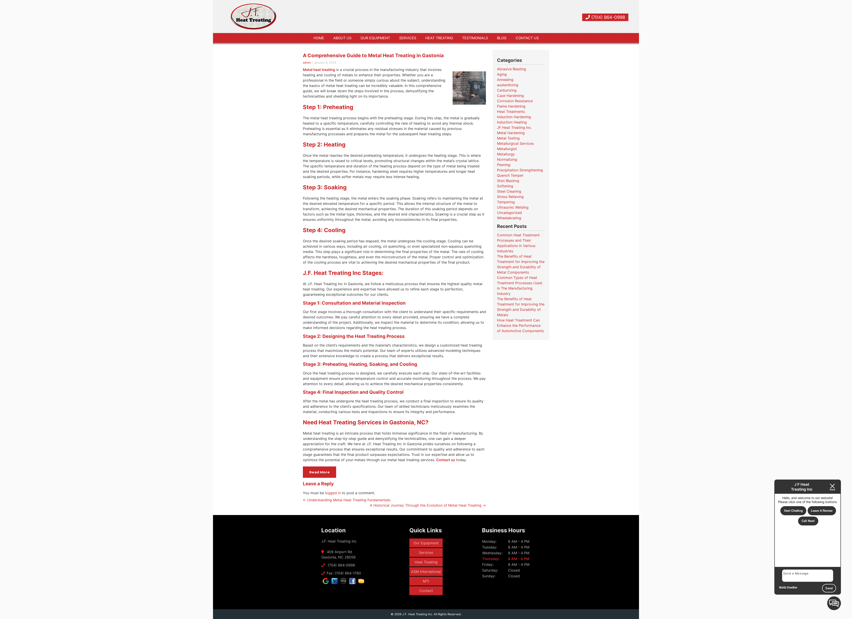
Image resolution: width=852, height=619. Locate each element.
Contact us (445, 460)
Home (319, 38)
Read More (319, 472)
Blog (502, 38)
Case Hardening (510, 95)
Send (829, 588)
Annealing (505, 79)
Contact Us (527, 38)
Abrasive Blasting (511, 69)
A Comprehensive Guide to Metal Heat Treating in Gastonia (373, 55)
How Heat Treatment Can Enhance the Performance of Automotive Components (520, 325)
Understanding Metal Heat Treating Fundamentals (346, 500)
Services (407, 38)
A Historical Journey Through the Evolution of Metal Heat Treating (428, 505)
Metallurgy (506, 154)
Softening (505, 186)
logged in (333, 493)
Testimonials (475, 38)
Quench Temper (510, 175)
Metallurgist (507, 149)
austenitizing (507, 85)
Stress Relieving (510, 196)
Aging (502, 74)
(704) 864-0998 (607, 17)
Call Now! (808, 521)
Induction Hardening (514, 117)
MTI (426, 581)
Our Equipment (375, 38)
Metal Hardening (511, 133)
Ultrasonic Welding (513, 207)
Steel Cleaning (509, 191)
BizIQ (782, 587)
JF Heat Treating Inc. (514, 127)
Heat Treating (439, 38)
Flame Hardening (511, 106)
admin (307, 62)
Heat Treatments (511, 111)
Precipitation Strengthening (520, 170)
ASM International (426, 571)
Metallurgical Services (515, 143)
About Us (342, 38)
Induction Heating (512, 122)
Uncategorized (509, 212)
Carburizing (507, 90)
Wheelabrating (509, 218)
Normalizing (507, 159)
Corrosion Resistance (515, 101)
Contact (426, 590)
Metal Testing (508, 138)
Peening (503, 165)
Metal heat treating (319, 69)
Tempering (506, 202)
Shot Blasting (508, 180)
